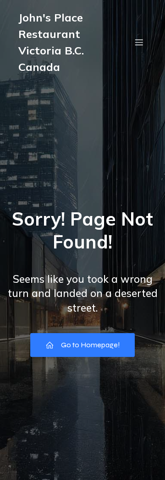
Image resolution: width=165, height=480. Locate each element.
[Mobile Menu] (139, 42)
